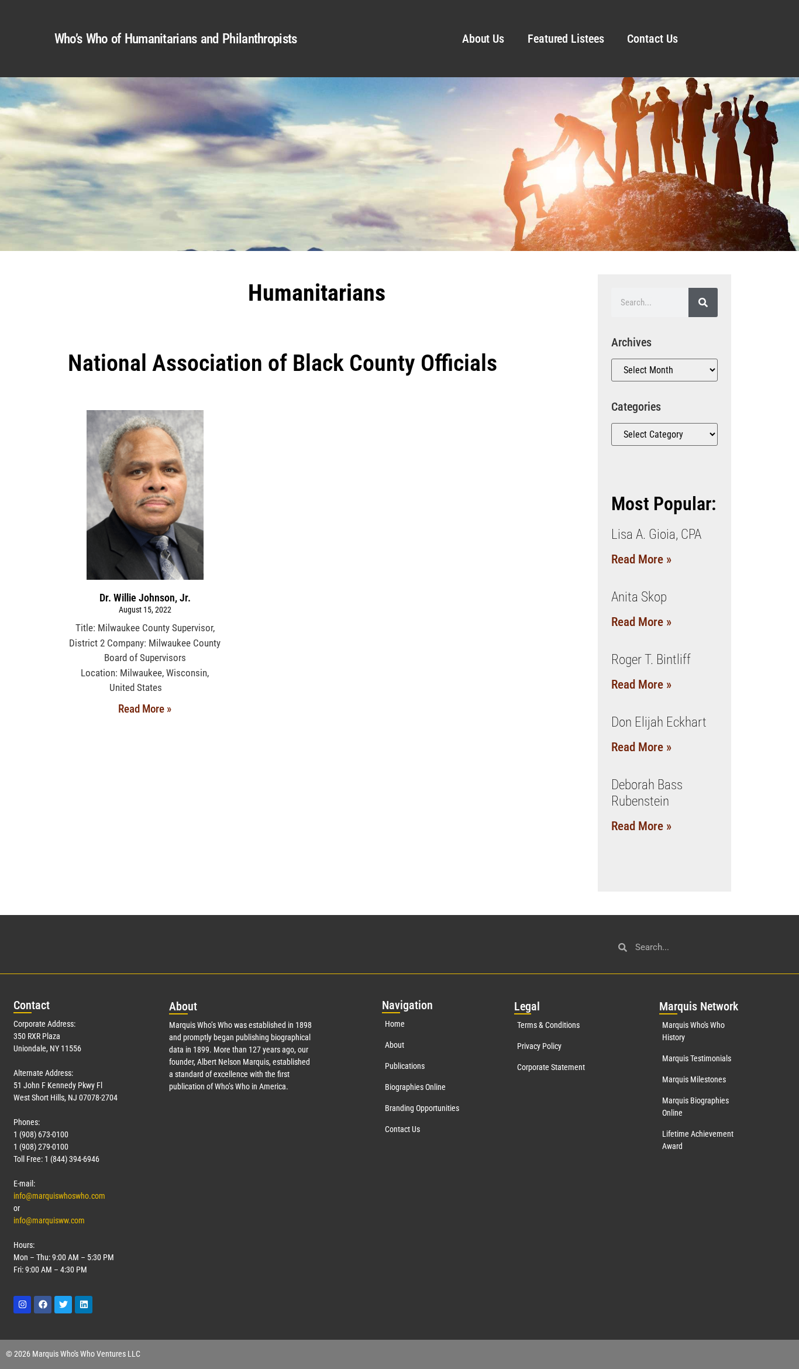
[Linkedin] (83, 1304)
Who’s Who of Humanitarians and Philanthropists (175, 39)
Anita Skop (639, 597)
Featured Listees (566, 39)
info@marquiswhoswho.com (59, 1196)
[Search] (703, 302)
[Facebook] (42, 1304)
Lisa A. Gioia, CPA (656, 534)
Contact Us (652, 39)
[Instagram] (22, 1304)
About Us (483, 39)
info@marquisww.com (49, 1220)
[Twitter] (63, 1304)
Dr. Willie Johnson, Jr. (145, 597)
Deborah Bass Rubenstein (647, 793)
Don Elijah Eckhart (659, 722)
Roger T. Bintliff (651, 660)
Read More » (144, 709)
